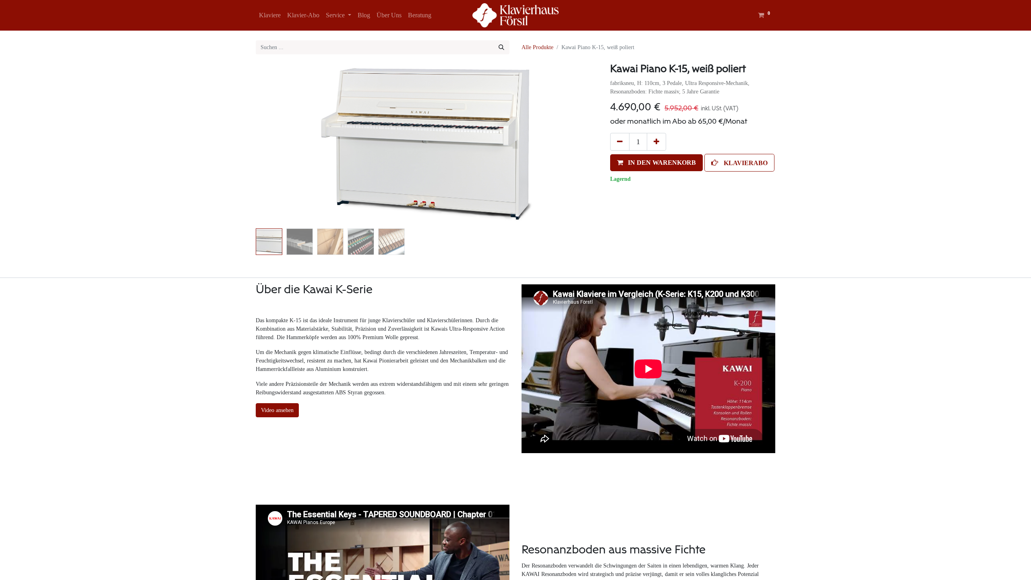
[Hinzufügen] (656, 142)
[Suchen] (501, 47)
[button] (281, 144)
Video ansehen (277, 410)
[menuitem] (270, 15)
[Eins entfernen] (619, 142)
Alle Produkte (537, 47)
